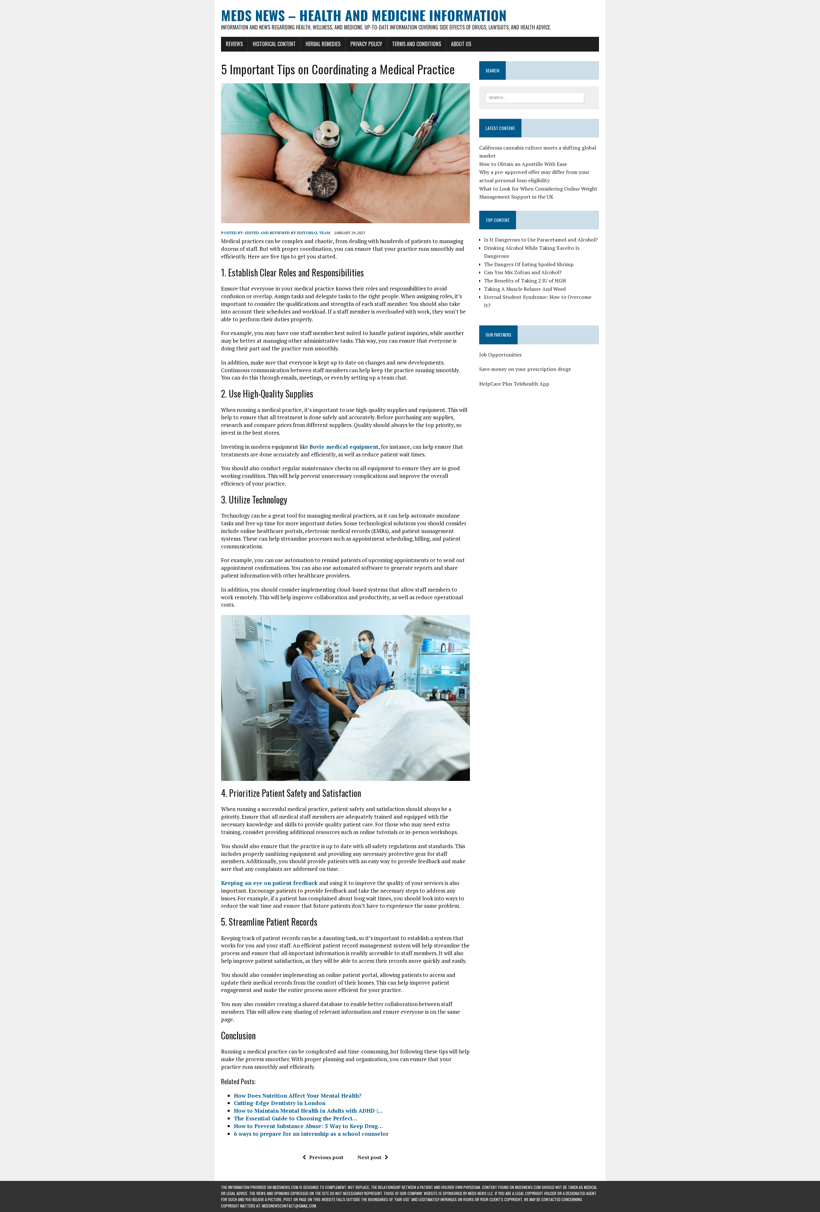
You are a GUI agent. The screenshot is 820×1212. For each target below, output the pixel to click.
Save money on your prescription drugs (525, 369)
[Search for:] (534, 97)
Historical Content (274, 44)
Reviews (234, 44)
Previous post (326, 1157)
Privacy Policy (366, 44)
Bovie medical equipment (343, 446)
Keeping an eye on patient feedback (269, 883)
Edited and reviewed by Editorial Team (287, 232)
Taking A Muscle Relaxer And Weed (525, 288)
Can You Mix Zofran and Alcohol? (523, 272)
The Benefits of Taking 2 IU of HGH (525, 280)
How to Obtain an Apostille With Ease (523, 164)
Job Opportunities (500, 354)
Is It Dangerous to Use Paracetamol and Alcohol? (541, 239)
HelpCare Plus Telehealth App (514, 383)
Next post (369, 1157)
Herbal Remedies (323, 44)
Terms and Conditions (416, 44)
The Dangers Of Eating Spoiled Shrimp (529, 264)
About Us (461, 44)
